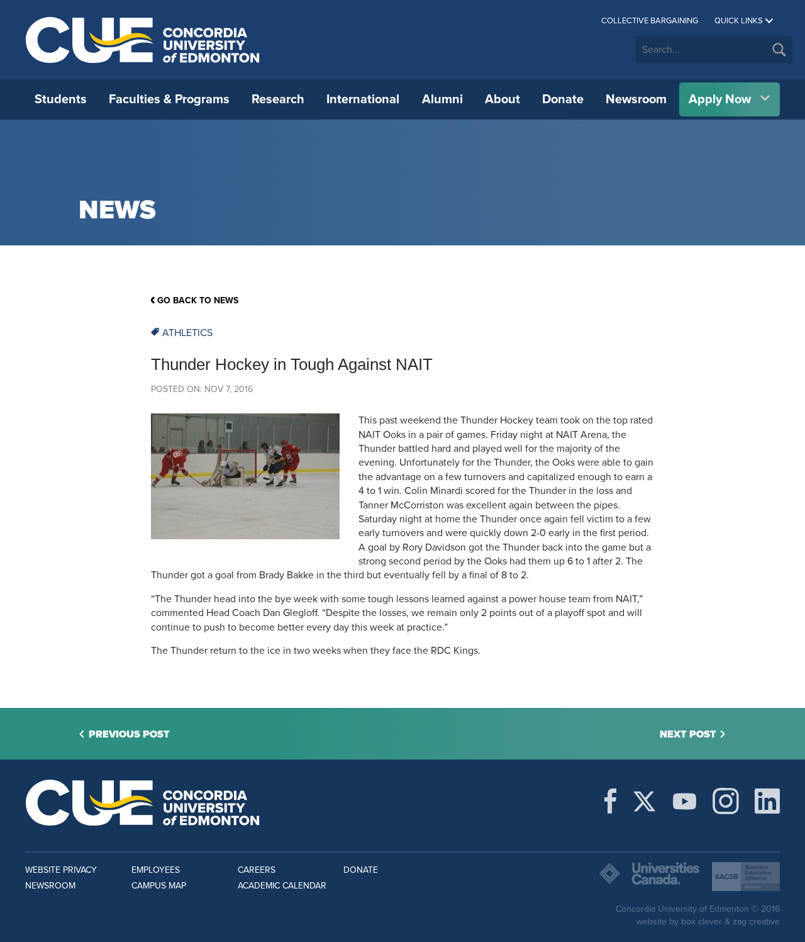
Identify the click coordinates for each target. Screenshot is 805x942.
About (502, 99)
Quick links (738, 21)
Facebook (610, 801)
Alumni (442, 99)
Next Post (688, 734)
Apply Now (720, 99)
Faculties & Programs (169, 99)
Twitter (644, 801)
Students (61, 99)
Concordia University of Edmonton (143, 40)
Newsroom (636, 99)
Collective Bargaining (649, 21)
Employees (155, 870)
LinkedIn (767, 801)
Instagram (726, 801)
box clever (701, 921)
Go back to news (197, 300)
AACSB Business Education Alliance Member (746, 876)
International (362, 99)
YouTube (684, 801)
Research (278, 99)
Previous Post (129, 734)
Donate (563, 99)
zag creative (756, 921)
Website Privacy (61, 870)
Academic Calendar (282, 885)
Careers (256, 870)
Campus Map (158, 885)
